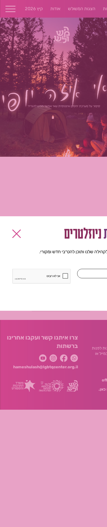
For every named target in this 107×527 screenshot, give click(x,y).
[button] (16, 233)
